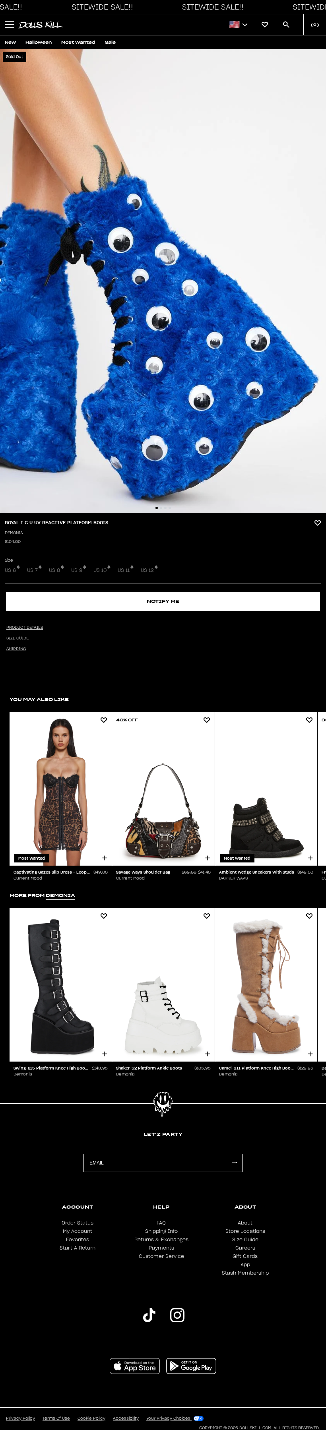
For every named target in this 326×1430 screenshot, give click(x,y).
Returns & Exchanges (161, 1239)
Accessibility (126, 1418)
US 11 (124, 570)
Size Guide (245, 1239)
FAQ (161, 1223)
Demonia (14, 533)
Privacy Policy (20, 1418)
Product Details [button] (24, 628)
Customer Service (161, 1256)
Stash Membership (245, 1273)
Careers (245, 1248)
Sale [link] (110, 42)
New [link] (10, 42)
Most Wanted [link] (78, 42)
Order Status (77, 1223)
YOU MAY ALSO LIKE (39, 699)
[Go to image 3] (165, 508)
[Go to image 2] (161, 508)
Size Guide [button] (17, 638)
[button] (100, 7)
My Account (77, 1231)
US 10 (100, 570)
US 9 (76, 570)
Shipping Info (161, 1231)
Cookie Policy (91, 1418)
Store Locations (245, 1231)
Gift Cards (245, 1256)
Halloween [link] (38, 42)
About (245, 1223)
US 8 (54, 570)
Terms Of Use (56, 1418)
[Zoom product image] (163, 281)
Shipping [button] (16, 649)
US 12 (147, 570)
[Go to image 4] (170, 508)
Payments (161, 1248)
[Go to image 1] (156, 508)
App (245, 1264)
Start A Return (77, 1248)
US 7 (32, 570)
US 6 (10, 570)
